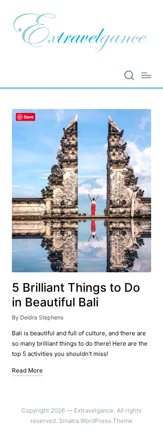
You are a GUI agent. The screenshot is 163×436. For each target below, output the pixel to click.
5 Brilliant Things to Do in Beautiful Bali (76, 295)
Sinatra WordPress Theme (96, 421)
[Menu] (146, 75)
